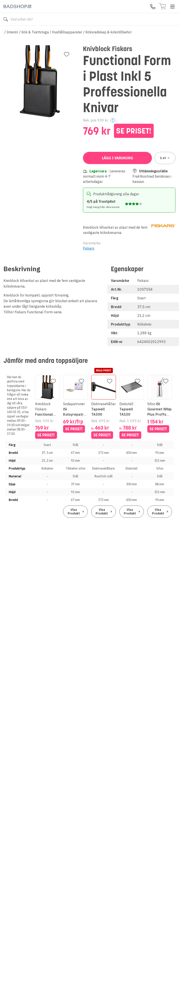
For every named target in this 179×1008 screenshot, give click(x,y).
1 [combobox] (163, 158)
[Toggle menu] (172, 6)
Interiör (12, 32)
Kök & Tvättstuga (35, 32)
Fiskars (88, 248)
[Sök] (5, 19)
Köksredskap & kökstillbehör (108, 32)
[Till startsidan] (17, 6)
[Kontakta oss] (152, 6)
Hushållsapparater (67, 32)
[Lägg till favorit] (66, 54)
